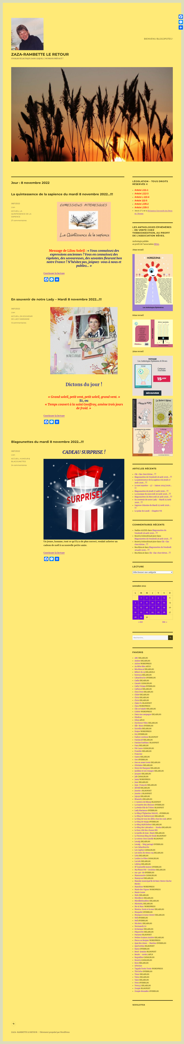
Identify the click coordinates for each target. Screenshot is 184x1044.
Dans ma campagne (143, 714)
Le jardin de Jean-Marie (145, 833)
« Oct (140, 622)
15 (141, 607)
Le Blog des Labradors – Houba (148, 827)
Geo (136, 759)
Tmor (137, 974)
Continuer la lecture (54, 273)
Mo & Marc (139, 906)
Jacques (138, 774)
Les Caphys (139, 850)
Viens (137, 977)
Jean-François (141, 785)
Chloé (137, 695)
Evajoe (137, 731)
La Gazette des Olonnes (144, 805)
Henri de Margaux (142, 768)
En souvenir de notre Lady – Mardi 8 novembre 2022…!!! (57, 299)
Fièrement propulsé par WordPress (55, 1032)
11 (158, 603)
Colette (137, 711)
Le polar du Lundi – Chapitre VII (148, 511)
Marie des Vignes (142, 889)
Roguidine (139, 957)
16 (147, 607)
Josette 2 (138, 793)
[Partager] (180, 27)
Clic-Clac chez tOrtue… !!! (145, 474)
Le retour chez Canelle (144, 839)
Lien (13, 207)
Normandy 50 (140, 926)
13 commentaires (18, 323)
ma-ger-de (139, 872)
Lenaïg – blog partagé (144, 844)
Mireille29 (139, 898)
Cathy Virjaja (140, 686)
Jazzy (137, 779)
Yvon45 (138, 985)
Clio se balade (140, 709)
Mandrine (139, 887)
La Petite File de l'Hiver (144, 808)
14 (135, 607)
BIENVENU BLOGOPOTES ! (158, 39)
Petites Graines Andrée (144, 937)
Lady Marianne (141, 810)
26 (164, 612)
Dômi (137, 720)
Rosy (137, 963)
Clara (137, 706)
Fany (137, 745)
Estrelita (138, 728)
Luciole (138, 861)
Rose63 (138, 960)
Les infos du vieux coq (144, 853)
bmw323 (138, 675)
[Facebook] (180, 16)
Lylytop (138, 864)
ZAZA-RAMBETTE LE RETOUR (40, 54)
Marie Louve (140, 892)
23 (147, 612)
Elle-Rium (139, 726)
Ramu (137, 949)
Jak (136, 776)
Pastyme (138, 935)
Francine (138, 754)
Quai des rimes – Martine (145, 943)
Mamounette (140, 875)
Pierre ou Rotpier (142, 940)
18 (158, 607)
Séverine (138, 966)
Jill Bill (137, 788)
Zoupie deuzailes (142, 991)
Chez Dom (139, 692)
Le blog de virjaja (142, 822)
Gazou (137, 757)
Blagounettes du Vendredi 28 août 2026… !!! (153, 477)
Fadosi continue (141, 737)
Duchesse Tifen (141, 723)
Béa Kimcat (139, 669)
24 (152, 612)
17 (153, 607)
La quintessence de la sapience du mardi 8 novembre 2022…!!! (62, 194)
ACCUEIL (15, 211)
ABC (136, 658)
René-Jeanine (140, 952)
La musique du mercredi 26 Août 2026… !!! (153, 494)
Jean (136, 782)
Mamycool (139, 878)
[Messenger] (180, 22)
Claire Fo (138, 703)
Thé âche (138, 971)
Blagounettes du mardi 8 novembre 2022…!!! (47, 442)
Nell (136, 918)
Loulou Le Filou (141, 858)
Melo (137, 895)
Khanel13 (138, 799)
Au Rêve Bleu (140, 666)
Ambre (137, 661)
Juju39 (137, 796)
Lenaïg (137, 841)
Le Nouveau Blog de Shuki (146, 836)
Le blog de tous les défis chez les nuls (150, 819)
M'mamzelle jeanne (143, 867)
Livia (137, 856)
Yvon (137, 983)
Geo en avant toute (142, 762)
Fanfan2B (139, 740)
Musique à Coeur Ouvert (145, 915)
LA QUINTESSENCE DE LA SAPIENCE (21, 214)
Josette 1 (138, 791)
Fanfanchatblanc (142, 743)
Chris (137, 697)
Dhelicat (138, 717)
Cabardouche (140, 678)
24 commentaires (19, 465)
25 (158, 612)
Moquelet (139, 912)
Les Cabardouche (142, 847)
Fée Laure (139, 748)
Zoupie (137, 988)
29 (141, 617)
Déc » (164, 622)
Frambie (138, 751)
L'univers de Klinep (143, 802)
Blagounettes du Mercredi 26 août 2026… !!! (153, 497)
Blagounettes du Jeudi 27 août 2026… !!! (152, 491)
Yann (137, 980)
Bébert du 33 (140, 672)
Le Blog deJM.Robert (143, 824)
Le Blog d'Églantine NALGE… (147, 813)
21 (135, 612)
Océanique (139, 929)
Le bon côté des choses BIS (146, 830)
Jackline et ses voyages (144, 771)
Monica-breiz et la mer (144, 909)
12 (164, 603)
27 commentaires (19, 220)
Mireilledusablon (142, 901)
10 (153, 603)
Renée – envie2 (141, 954)
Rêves (156, 244)
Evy (136, 734)
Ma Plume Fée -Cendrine (145, 870)
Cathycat (138, 689)
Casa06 (138, 683)
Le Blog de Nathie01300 (144, 816)
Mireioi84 (139, 904)
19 (164, 607)
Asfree (137, 663)
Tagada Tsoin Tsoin (143, 968)
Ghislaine (139, 765)
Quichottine (140, 946)
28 (135, 617)
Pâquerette (139, 932)
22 (141, 612)
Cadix (137, 680)
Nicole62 (138, 923)
